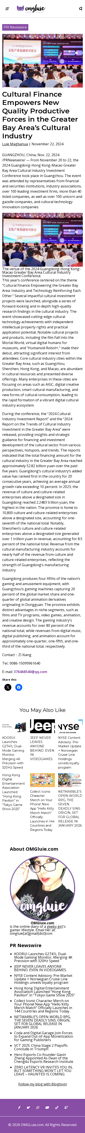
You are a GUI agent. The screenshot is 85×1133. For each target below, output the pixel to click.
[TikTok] (56, 1108)
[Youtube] (47, 1108)
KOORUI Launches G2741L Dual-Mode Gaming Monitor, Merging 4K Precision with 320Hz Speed (13, 752)
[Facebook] (19, 1108)
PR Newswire (15, 27)
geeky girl (55, 926)
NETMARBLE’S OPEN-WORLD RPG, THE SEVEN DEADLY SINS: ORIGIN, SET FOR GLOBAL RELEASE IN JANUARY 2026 (70, 809)
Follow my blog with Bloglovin (42, 1084)
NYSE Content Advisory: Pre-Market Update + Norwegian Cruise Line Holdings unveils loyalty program (69, 752)
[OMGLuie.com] (31, 8)
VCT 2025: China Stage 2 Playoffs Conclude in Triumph (41, 1047)
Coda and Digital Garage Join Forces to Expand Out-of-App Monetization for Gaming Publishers (43, 1036)
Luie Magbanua (15, 144)
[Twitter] (27, 1108)
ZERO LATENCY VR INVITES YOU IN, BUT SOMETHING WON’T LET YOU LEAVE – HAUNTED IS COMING (43, 1071)
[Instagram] (37, 1108)
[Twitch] (65, 1108)
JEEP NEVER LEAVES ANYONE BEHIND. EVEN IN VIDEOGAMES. (42, 748)
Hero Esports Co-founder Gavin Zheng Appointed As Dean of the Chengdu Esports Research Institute (43, 1058)
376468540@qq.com (30, 671)
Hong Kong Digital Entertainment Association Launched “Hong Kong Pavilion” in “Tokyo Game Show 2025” (13, 792)
